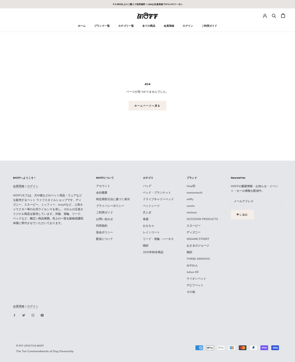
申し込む (242, 214)
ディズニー (194, 232)
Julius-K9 (192, 272)
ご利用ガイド (209, 26)
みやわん (192, 265)
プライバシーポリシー (110, 206)
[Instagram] (33, 315)
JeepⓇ (191, 186)
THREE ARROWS (198, 259)
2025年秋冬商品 (153, 252)
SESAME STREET (198, 239)
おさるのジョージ (198, 245)
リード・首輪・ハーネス (158, 239)
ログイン (188, 26)
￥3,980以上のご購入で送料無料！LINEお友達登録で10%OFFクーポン (147, 4)
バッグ (147, 186)
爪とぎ (147, 212)
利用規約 (101, 226)
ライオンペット (196, 279)
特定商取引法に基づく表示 (113, 199)
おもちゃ (148, 226)
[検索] (274, 15)
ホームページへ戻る (147, 105)
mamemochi (194, 193)
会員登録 (169, 26)
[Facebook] (14, 315)
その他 (191, 292)
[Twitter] (23, 315)
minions (192, 212)
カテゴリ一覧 (126, 26)
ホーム (82, 26)
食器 (146, 219)
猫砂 (146, 245)
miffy (190, 199)
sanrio (191, 206)
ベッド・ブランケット (157, 193)
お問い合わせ (104, 219)
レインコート (151, 232)
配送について (104, 239)
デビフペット (195, 285)
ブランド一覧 (102, 26)
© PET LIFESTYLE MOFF (30, 345)
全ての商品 (148, 26)
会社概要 (101, 193)
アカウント (103, 186)
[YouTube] (42, 315)
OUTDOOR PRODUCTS (202, 219)
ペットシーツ (151, 206)
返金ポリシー (104, 232)
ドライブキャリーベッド (158, 199)
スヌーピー (194, 226)
